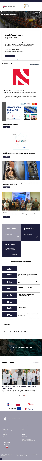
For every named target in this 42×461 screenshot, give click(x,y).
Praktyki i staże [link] (5, 430)
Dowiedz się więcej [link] (10, 55)
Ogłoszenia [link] (4, 429)
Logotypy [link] (4, 437)
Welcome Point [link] (5, 433)
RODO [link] (26, 456)
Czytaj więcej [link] (6, 127)
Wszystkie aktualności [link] (34, 64)
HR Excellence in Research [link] (7, 431)
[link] (1, 459)
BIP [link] (7, 448)
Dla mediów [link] (24, 439)
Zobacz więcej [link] (14, 236)
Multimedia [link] (4, 439)
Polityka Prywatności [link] (19, 456)
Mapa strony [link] (18, 455)
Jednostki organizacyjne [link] (26, 440)
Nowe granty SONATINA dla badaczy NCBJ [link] (14, 90)
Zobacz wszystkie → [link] (36, 362)
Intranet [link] (23, 429)
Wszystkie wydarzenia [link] (34, 317)
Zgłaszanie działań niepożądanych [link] (28, 441)
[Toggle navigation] (38, 6)
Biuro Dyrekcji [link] (24, 437)
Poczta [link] (23, 430)
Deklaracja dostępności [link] (35, 455)
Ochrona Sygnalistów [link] (25, 455)
